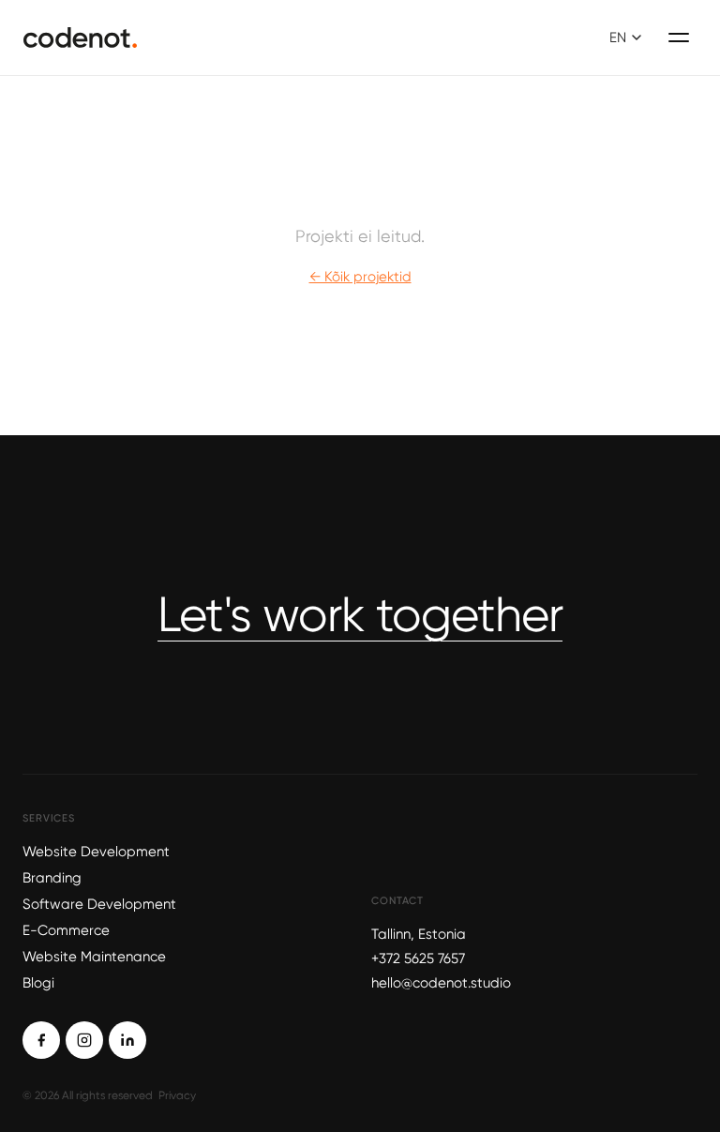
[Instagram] (84, 1040)
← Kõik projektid (360, 276)
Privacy (177, 1095)
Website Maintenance (94, 956)
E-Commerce (66, 930)
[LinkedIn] (127, 1040)
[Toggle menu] (679, 37)
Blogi (38, 982)
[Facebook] (41, 1040)
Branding (52, 877)
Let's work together (360, 614)
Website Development (96, 851)
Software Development (99, 904)
